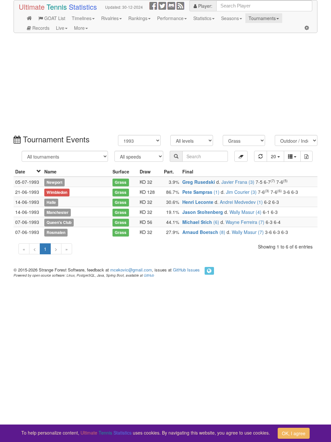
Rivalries (110, 18)
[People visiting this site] (209, 271)
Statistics (202, 18)
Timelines (81, 18)
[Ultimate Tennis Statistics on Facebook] (153, 5)
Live (60, 28)
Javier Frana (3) (237, 182)
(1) (200, 192)
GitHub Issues (186, 270)
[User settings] (306, 28)
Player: (204, 6)
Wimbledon (57, 192)
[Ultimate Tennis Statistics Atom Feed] (180, 5)
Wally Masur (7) (248, 232)
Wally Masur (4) (246, 212)
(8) (203, 232)
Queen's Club (59, 222)
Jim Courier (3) (241, 192)
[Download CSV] (306, 156)
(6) (200, 222)
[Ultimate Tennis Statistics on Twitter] (162, 5)
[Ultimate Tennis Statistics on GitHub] (171, 5)
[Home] (29, 18)
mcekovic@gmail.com (131, 270)
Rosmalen (56, 232)
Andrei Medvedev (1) (241, 202)
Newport (54, 182)
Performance (170, 18)
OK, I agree (293, 433)
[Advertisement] (165, 84)
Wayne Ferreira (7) (245, 222)
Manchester (58, 212)
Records (40, 28)
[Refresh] (260, 156)
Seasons (230, 18)
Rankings (137, 18)
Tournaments (262, 18)
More (79, 28)
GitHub (149, 275)
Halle (51, 202)
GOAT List (54, 18)
